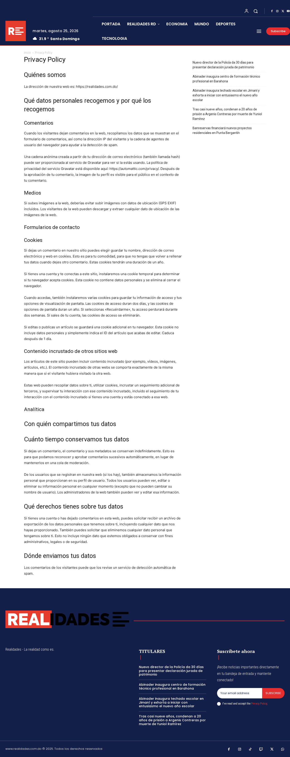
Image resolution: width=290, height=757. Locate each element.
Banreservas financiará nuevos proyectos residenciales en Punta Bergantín (222, 130)
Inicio (27, 53)
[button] (255, 11)
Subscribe (273, 693)
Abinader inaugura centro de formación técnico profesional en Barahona (226, 79)
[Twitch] (261, 749)
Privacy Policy (259, 703)
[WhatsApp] (282, 749)
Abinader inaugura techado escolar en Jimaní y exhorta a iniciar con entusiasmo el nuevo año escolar (226, 95)
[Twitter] (282, 11)
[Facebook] (272, 11)
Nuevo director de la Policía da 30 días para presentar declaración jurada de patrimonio (223, 65)
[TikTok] (250, 749)
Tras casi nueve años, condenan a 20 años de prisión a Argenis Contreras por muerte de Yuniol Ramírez (227, 114)
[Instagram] (277, 11)
